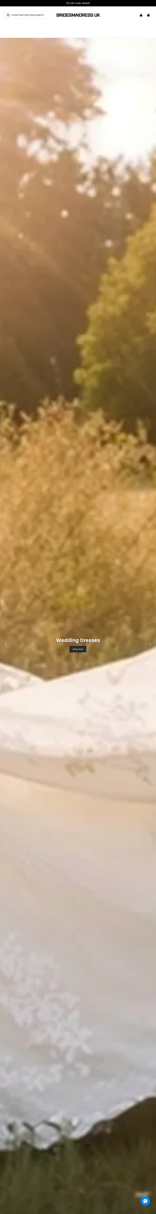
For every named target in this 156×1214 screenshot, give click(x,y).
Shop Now (78, 649)
